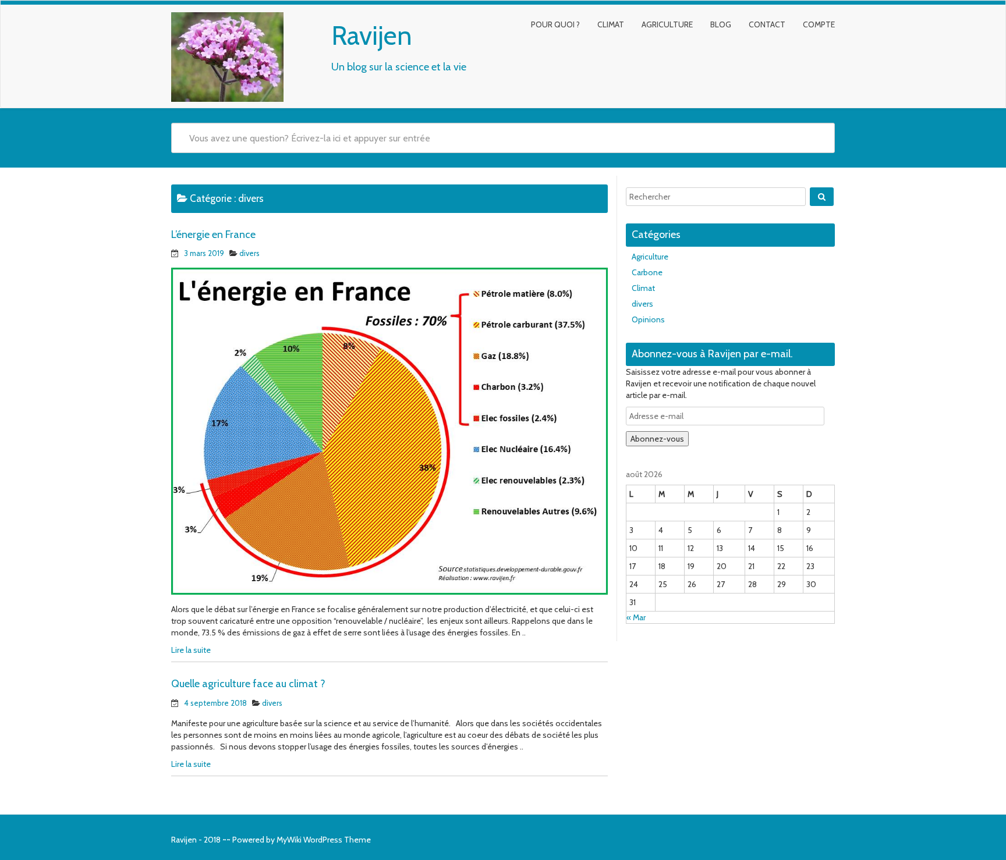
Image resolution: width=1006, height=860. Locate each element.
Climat (610, 24)
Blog (720, 24)
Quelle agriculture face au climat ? (248, 683)
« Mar (636, 617)
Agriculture (667, 24)
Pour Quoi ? (555, 24)
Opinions (648, 319)
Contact (767, 24)
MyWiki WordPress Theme (324, 839)
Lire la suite (191, 650)
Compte (819, 24)
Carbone (647, 272)
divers (249, 253)
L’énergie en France (213, 234)
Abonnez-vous (657, 438)
